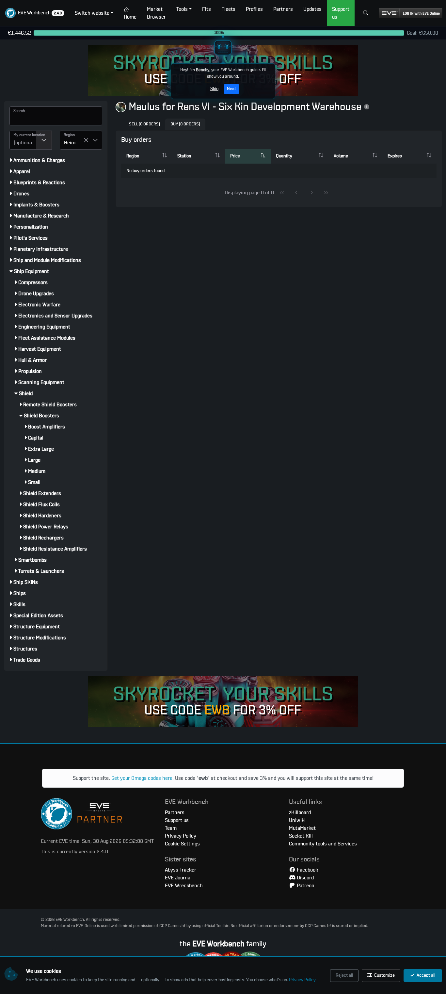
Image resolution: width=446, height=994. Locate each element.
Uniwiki (297, 820)
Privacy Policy (302, 980)
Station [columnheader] (184, 156)
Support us (177, 820)
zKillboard (300, 812)
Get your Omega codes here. (142, 778)
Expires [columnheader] (395, 156)
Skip (214, 89)
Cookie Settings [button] (182, 843)
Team (171, 828)
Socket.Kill (301, 836)
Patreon (304, 885)
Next (231, 89)
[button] (34, 13)
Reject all (344, 975)
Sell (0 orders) (144, 124)
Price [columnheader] (235, 156)
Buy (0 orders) (185, 124)
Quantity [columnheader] (284, 156)
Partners (174, 812)
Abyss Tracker (180, 870)
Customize (384, 975)
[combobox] (22, 140)
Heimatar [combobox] (74, 142)
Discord (304, 877)
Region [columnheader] (132, 156)
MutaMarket (302, 828)
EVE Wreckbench (184, 885)
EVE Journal (178, 877)
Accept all (425, 975)
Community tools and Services (323, 843)
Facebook (306, 870)
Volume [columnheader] (341, 156)
